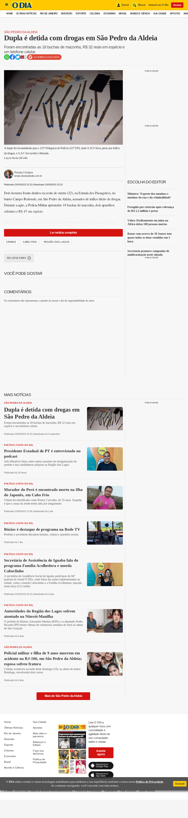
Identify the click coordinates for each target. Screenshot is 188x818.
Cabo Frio (30, 241)
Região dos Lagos (56, 241)
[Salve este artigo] (22, 57)
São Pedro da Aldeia (21, 32)
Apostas (175, 13)
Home (9, 13)
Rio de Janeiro (49, 13)
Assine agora (101, 752)
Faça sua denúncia (38, 752)
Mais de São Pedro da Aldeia (63, 695)
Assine (177, 4)
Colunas (95, 13)
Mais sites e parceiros (40, 735)
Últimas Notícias (26, 13)
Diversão (66, 13)
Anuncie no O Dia (158, 4)
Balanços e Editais (39, 743)
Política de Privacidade (39, 761)
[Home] (22, 7)
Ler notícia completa (63, 232)
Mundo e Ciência (140, 13)
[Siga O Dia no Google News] (44, 59)
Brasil (123, 13)
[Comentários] (25, 57)
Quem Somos (147, 790)
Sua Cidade (160, 13)
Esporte (81, 13)
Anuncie (67, 790)
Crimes (11, 241)
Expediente (110, 790)
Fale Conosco (128, 790)
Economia (109, 13)
